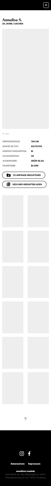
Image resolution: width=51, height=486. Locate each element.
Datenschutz (18, 463)
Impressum (34, 463)
